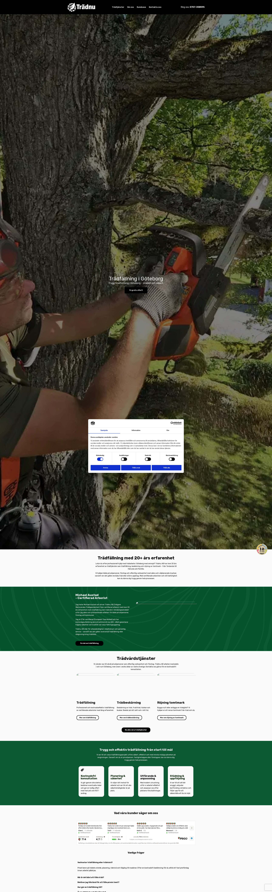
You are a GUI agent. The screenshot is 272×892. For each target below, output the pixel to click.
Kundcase (141, 7)
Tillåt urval (136, 467)
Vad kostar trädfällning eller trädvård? (95, 862)
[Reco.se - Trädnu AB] (262, 549)
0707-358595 (197, 7)
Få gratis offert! (136, 290)
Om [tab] (167, 430)
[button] (135, 862)
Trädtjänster (118, 7)
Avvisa (105, 467)
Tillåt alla (166, 467)
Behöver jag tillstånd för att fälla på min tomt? (98, 882)
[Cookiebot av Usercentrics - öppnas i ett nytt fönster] (172, 423)
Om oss (130, 7)
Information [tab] (136, 430)
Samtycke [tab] (104, 430)
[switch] (124, 459)
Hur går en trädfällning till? (90, 887)
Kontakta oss (155, 7)
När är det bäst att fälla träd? (91, 877)
